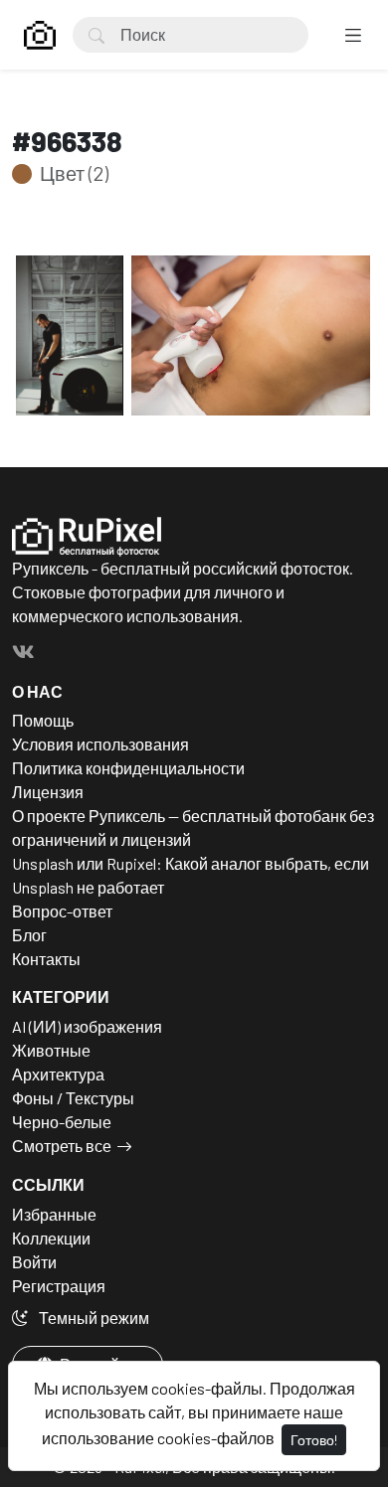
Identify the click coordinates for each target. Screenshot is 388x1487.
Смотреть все (61, 1145)
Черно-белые (61, 1121)
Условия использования (100, 744)
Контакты (46, 958)
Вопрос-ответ (62, 911)
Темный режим (92, 1317)
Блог (29, 934)
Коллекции (51, 1238)
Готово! (314, 1439)
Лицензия (48, 791)
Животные (51, 1050)
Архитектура (58, 1074)
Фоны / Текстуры (73, 1097)
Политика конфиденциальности (128, 767)
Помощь (43, 720)
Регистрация (58, 1285)
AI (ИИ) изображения (87, 1026)
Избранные (54, 1214)
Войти (34, 1261)
